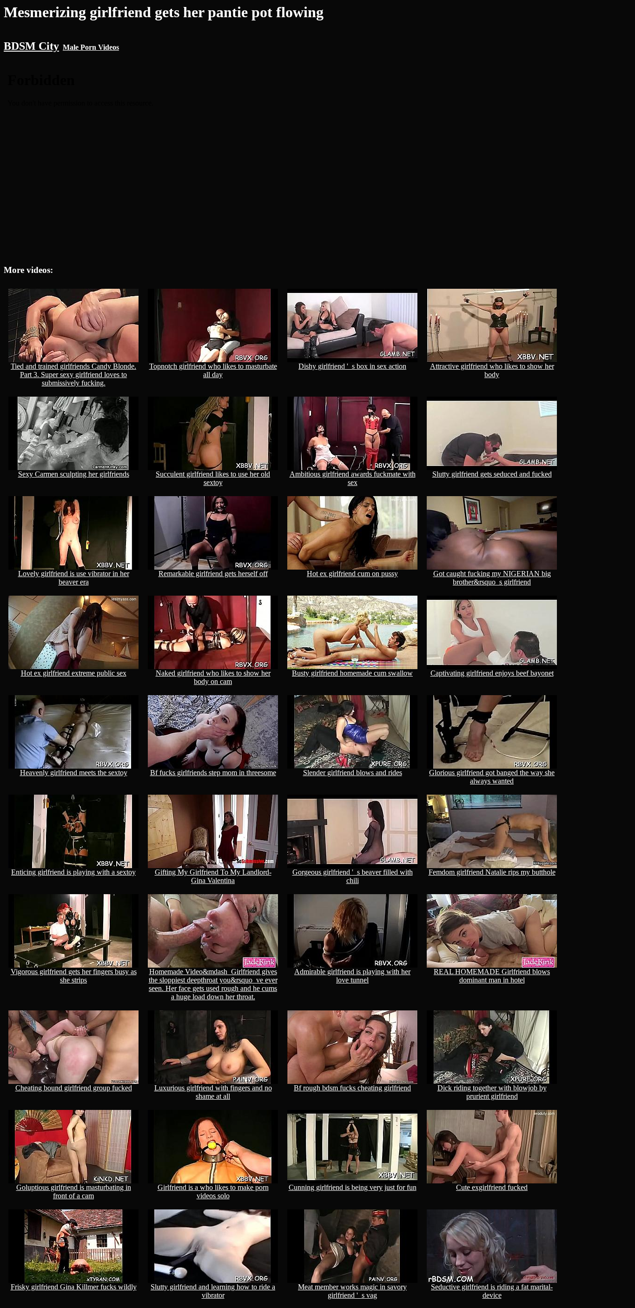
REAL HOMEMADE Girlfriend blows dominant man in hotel (492, 976)
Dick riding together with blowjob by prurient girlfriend (492, 1092)
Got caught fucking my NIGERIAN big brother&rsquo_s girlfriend (492, 578)
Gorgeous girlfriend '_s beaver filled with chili (352, 876)
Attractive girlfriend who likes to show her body (492, 370)
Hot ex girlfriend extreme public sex (73, 673)
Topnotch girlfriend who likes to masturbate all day (213, 370)
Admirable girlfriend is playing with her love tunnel (352, 976)
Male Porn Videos (91, 47)
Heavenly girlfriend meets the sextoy (73, 773)
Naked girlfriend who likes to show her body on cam (213, 677)
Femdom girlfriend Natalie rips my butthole (492, 872)
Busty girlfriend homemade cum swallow (352, 673)
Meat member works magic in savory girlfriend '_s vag (352, 1291)
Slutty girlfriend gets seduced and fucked (492, 474)
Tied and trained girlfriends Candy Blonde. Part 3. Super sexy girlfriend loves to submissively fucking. (73, 374)
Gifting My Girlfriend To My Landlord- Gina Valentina (213, 876)
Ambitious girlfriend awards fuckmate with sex (353, 478)
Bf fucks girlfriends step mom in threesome (213, 773)
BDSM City (31, 46)
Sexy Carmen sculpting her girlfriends (73, 474)
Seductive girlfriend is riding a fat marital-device (492, 1291)
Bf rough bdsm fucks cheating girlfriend (352, 1088)
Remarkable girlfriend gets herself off (213, 574)
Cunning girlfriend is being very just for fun (353, 1187)
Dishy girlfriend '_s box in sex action (352, 366)
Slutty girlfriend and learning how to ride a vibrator (213, 1291)
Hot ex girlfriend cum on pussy (352, 574)
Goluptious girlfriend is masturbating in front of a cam (73, 1191)
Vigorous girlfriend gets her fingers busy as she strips (74, 976)
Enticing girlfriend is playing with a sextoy (73, 872)
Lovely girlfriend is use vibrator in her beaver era (73, 578)
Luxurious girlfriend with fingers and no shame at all (213, 1092)
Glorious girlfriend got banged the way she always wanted (492, 777)
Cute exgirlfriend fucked (492, 1187)
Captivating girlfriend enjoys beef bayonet (492, 673)
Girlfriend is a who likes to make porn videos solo (213, 1191)
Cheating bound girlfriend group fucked (73, 1088)
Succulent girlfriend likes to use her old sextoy (213, 478)
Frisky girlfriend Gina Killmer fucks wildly (74, 1287)
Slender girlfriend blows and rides (352, 773)
